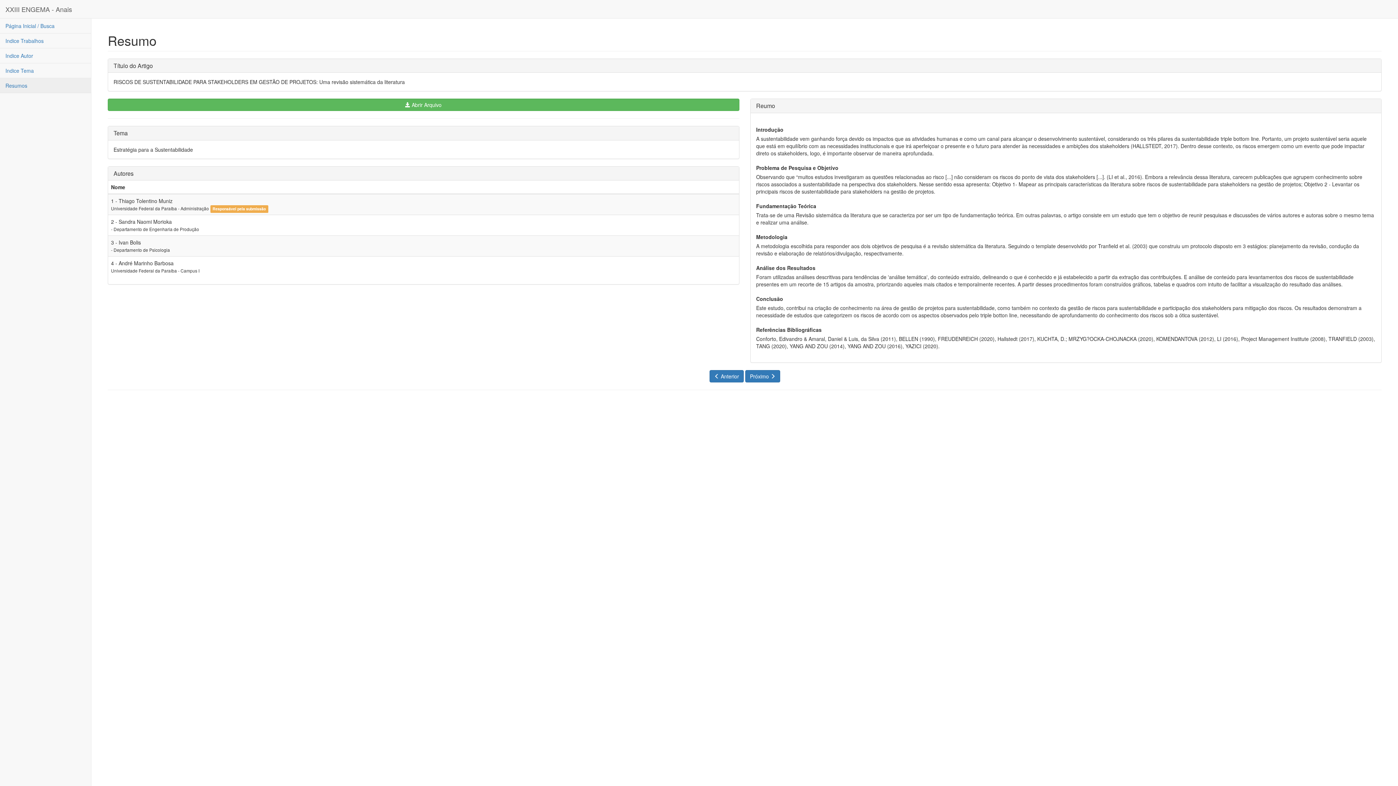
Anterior (729, 376)
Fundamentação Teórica (786, 206)
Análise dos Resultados (786, 267)
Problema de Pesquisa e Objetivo (797, 167)
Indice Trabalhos (24, 40)
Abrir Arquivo (426, 104)
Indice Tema (19, 70)
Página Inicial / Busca (30, 25)
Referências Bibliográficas (789, 329)
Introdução (769, 129)
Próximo (760, 376)
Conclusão (769, 298)
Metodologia (771, 237)
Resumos (16, 85)
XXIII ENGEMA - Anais (38, 9)
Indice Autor (19, 55)
